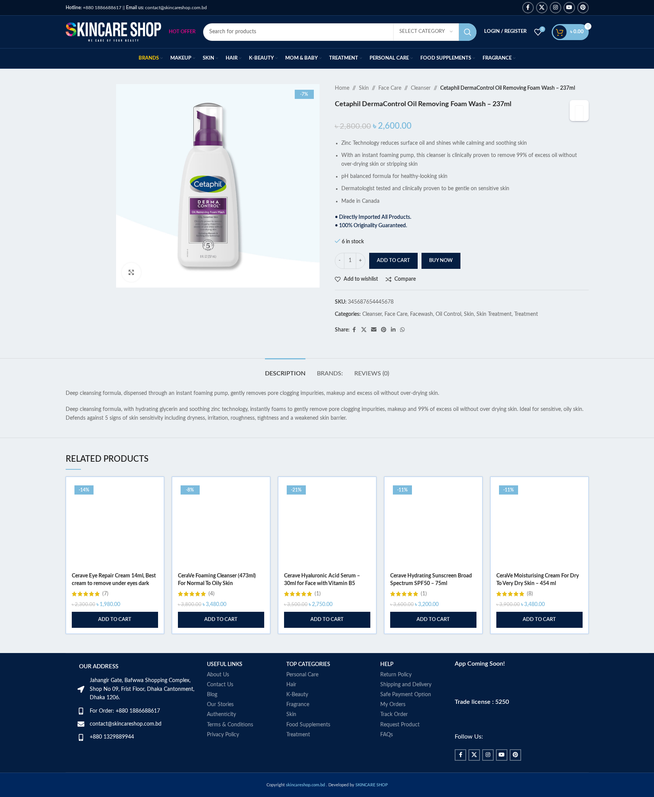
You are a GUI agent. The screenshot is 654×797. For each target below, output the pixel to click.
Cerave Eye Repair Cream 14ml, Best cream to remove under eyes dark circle (114, 583)
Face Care (389, 88)
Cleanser (421, 88)
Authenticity (221, 714)
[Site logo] (113, 31)
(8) (530, 594)
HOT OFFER (182, 31)
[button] (115, 620)
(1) (318, 594)
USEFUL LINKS (224, 664)
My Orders (392, 704)
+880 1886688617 (93, 7)
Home (342, 88)
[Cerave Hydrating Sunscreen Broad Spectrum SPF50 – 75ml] (433, 526)
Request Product (400, 724)
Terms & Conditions (230, 724)
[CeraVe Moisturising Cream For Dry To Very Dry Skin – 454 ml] (539, 526)
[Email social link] (374, 330)
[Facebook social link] (528, 7)
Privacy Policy (223, 734)
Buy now (441, 260)
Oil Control (448, 314)
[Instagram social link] (555, 7)
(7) (105, 594)
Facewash (421, 314)
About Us (218, 674)
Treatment (526, 314)
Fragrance (297, 704)
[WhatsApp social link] (402, 330)
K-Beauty (297, 694)
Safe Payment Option (405, 694)
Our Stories (220, 704)
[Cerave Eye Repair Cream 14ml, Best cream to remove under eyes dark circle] (115, 526)
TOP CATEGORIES (308, 664)
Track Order (394, 714)
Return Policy (396, 674)
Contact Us (220, 684)
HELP (387, 664)
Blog (212, 694)
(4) (211, 594)
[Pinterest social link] (583, 7)
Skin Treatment (494, 314)
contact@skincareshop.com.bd (166, 7)
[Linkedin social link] (393, 330)
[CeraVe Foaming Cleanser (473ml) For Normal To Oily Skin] (221, 526)
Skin (364, 88)
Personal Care (302, 674)
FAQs (386, 734)
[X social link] (541, 7)
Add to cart (393, 260)
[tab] (285, 370)
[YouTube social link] (569, 7)
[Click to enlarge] (131, 272)
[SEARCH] (467, 32)
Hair (291, 684)
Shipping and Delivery (405, 684)
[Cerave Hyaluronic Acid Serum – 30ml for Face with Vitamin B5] (327, 526)
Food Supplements (308, 724)
